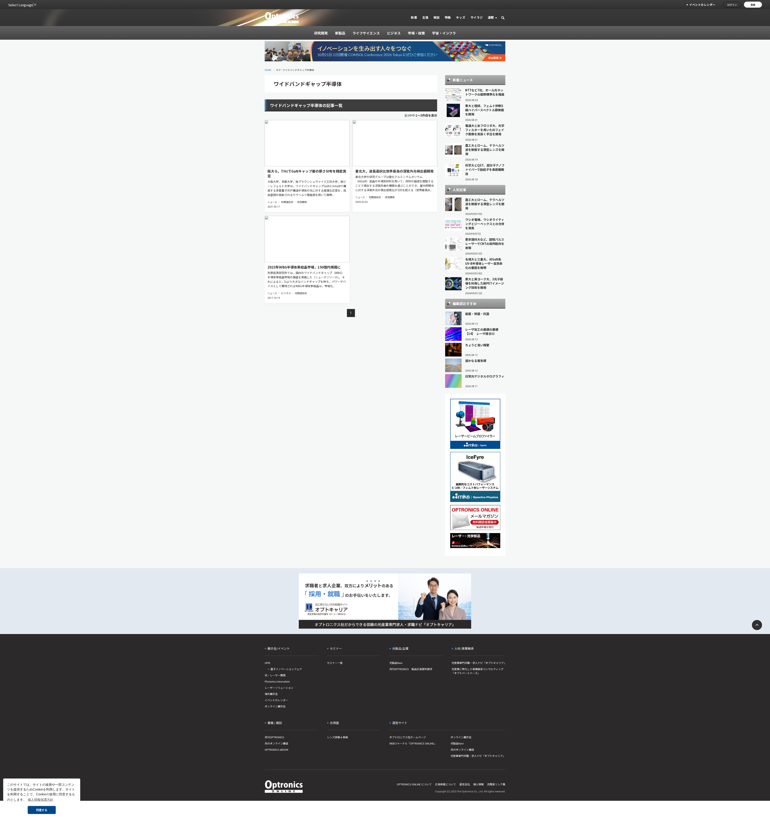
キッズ (460, 17)
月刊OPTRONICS (274, 737)
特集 (448, 17)
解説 (437, 17)
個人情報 (478, 784)
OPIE (267, 663)
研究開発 (302, 202)
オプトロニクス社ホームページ (407, 737)
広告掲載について (445, 784)
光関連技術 (287, 202)
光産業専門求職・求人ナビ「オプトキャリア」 (478, 663)
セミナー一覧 (335, 663)
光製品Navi (395, 663)
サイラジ (476, 17)
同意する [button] (41, 810)
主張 (425, 17)
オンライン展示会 (275, 706)
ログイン (732, 4)
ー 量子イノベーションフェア (283, 669)
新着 (414, 17)
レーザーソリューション (279, 688)
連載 (491, 17)
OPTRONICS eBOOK (276, 749)
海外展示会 (271, 694)
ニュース (272, 202)
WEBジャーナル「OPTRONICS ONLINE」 (413, 743)
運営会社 (464, 784)
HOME (268, 70)
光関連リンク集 (496, 784)
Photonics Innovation (277, 681)
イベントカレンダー (702, 5)
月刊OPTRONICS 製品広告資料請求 (410, 669)
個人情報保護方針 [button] (40, 799)
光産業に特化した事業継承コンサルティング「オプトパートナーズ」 (478, 671)
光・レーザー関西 (275, 675)
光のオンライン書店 (276, 743)
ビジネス (286, 293)
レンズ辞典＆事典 (337, 737)
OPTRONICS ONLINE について (414, 784)
